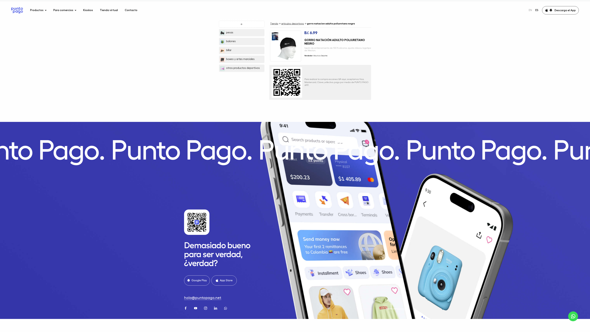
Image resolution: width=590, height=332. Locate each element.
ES (536, 10)
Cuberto (401, 309)
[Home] (17, 10)
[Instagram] (206, 308)
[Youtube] (196, 308)
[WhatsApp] (226, 308)
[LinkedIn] (216, 308)
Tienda (274, 23)
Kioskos (88, 10)
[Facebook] (186, 308)
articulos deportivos (292, 23)
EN (530, 10)
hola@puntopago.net (202, 298)
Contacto (131, 10)
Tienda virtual (109, 10)
